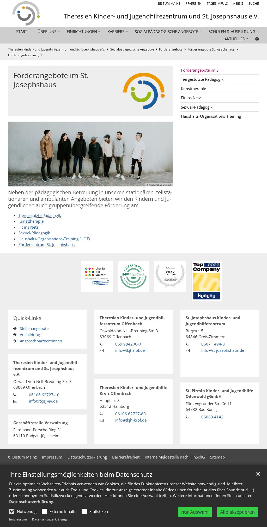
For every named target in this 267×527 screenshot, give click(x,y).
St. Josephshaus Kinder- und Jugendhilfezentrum (213, 320)
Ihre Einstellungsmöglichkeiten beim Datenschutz (80, 474)
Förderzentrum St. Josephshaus (47, 244)
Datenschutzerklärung (31, 501)
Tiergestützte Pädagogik (40, 215)
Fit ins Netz (28, 227)
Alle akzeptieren (237, 512)
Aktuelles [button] (234, 38)
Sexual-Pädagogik (34, 232)
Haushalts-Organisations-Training (211, 116)
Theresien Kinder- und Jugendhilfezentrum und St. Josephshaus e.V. (56, 49)
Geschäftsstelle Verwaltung (40, 422)
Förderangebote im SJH (25, 55)
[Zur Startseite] (25, 13)
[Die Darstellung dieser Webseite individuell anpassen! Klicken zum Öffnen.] (253, 39)
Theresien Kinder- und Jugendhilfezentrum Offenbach (132, 320)
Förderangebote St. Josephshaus (211, 49)
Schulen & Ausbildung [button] (232, 31)
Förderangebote (171, 49)
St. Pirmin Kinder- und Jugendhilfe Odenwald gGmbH (219, 393)
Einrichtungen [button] (82, 31)
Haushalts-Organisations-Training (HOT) (54, 238)
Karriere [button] (115, 31)
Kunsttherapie (31, 221)
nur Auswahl (195, 512)
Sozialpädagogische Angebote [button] (166, 31)
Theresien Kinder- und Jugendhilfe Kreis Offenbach (133, 390)
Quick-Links (27, 318)
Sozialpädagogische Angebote (132, 49)
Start (21, 31)
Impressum (18, 519)
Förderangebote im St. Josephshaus (51, 80)
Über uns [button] (47, 31)
